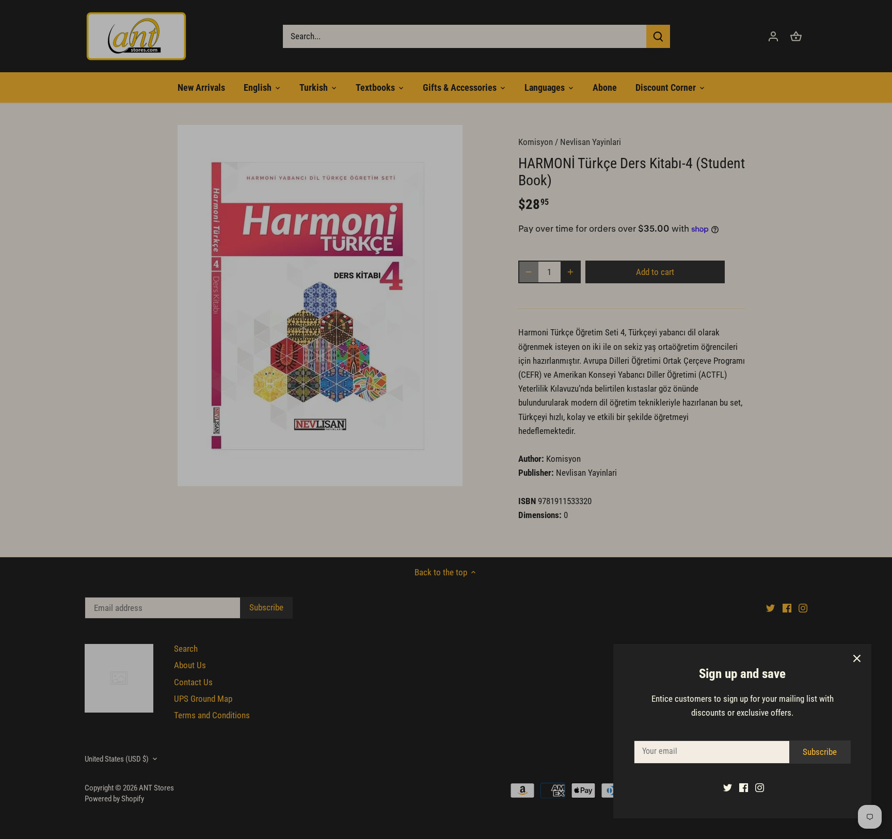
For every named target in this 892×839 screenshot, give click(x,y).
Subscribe (820, 752)
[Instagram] (759, 787)
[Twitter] (727, 787)
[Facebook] (743, 787)
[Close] (857, 658)
